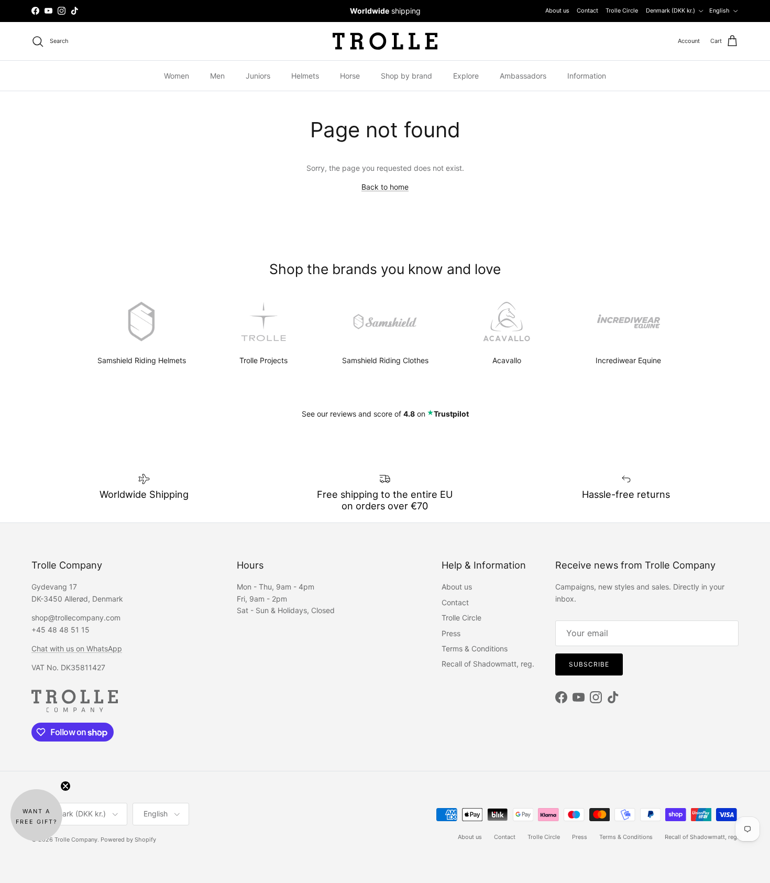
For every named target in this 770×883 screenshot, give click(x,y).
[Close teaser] (65, 786)
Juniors (258, 75)
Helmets (305, 75)
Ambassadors (523, 75)
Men (217, 75)
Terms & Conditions (475, 648)
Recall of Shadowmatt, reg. (488, 663)
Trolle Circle (622, 10)
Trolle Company (75, 839)
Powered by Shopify (128, 839)
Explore (466, 75)
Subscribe (589, 664)
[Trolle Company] (385, 41)
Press (451, 633)
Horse (350, 75)
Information (586, 75)
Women (176, 75)
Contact (587, 10)
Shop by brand (406, 75)
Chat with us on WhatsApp (76, 648)
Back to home (385, 186)
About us (557, 10)
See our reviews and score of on (385, 413)
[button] (36, 815)
